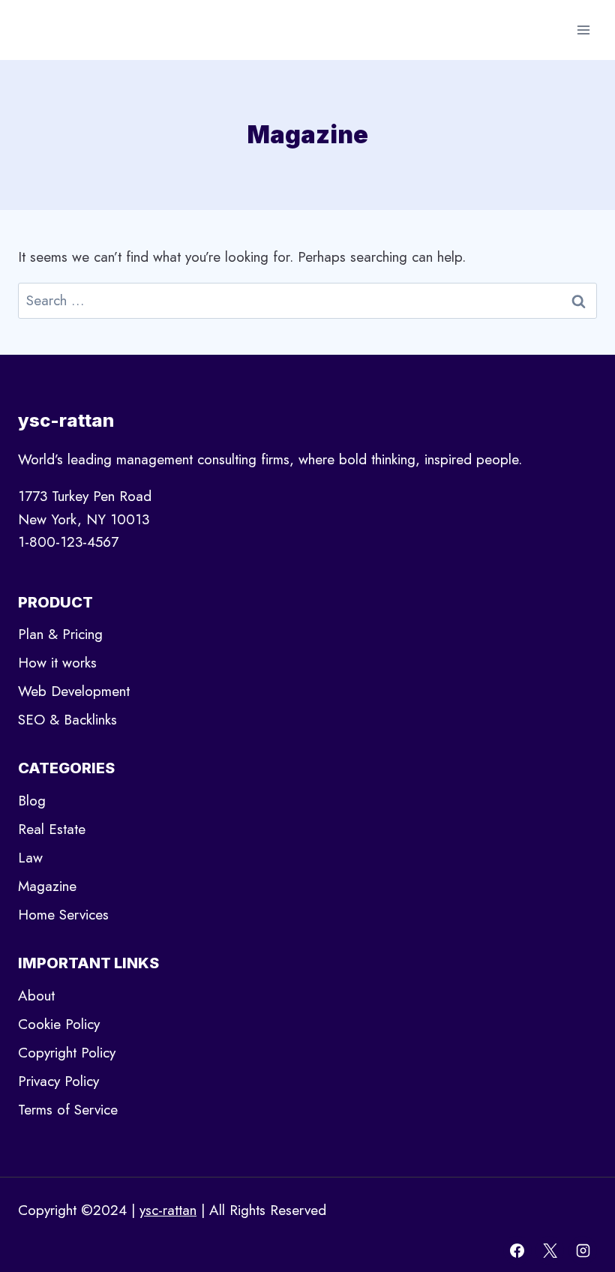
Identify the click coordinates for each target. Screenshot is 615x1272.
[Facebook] (517, 1250)
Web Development (74, 691)
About (36, 996)
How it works (57, 662)
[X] (550, 1250)
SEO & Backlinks (67, 720)
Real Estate (52, 829)
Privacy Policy (58, 1081)
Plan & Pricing (60, 634)
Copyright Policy (67, 1052)
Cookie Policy (59, 1024)
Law (30, 858)
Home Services (63, 914)
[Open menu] (583, 29)
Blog (32, 800)
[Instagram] (582, 1250)
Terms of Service (68, 1110)
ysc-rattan (168, 1210)
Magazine (47, 886)
